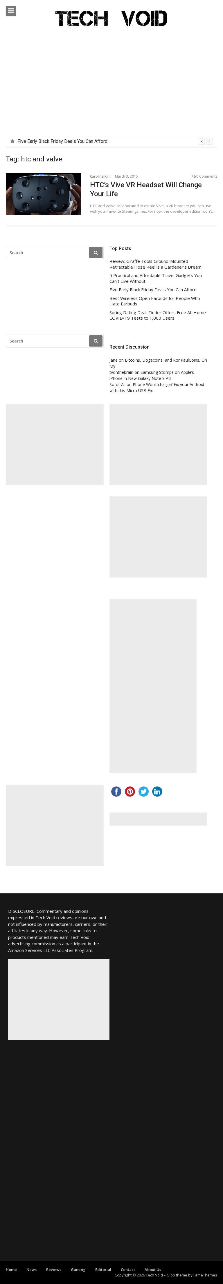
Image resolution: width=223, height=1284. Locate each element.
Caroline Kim (100, 176)
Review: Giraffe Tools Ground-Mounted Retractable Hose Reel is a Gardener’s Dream (155, 264)
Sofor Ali (117, 384)
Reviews (53, 1269)
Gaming (78, 1269)
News (31, 1269)
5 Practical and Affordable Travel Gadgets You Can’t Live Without (155, 278)
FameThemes (205, 1275)
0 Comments (206, 176)
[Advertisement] (111, 91)
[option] (115, 141)
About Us (153, 1269)
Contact (128, 1269)
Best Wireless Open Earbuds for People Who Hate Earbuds (154, 301)
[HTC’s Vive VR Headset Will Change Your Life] (43, 194)
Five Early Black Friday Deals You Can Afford (62, 141)
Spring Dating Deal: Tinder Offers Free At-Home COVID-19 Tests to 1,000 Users (157, 315)
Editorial (103, 1269)
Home (11, 1269)
